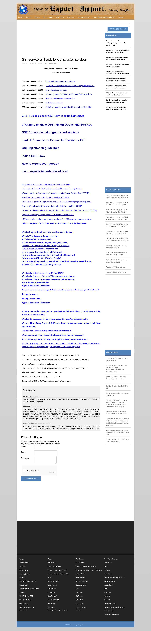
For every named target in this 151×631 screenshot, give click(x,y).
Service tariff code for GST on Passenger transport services (116, 108)
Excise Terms (108, 585)
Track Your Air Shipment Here (115, 267)
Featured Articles (112, 352)
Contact (121, 17)
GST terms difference (26, 607)
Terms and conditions (111, 614)
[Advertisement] (61, 38)
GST (77, 589)
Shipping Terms (109, 581)
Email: (23, 452)
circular (78, 611)
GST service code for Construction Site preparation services (117, 51)
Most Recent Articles (113, 190)
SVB (105, 589)
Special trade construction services (60, 98)
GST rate (107, 600)
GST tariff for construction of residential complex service (115, 80)
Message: (25, 458)
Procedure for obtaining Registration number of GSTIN (45, 197)
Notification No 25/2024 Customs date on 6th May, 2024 (116, 246)
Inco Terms (51, 563)
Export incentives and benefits (86, 566)
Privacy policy (108, 611)
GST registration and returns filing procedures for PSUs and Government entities (56, 219)
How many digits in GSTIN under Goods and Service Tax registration (52, 189)
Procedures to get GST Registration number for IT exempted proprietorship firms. (57, 202)
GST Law (79, 592)
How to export (80, 577)
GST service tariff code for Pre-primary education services (116, 87)
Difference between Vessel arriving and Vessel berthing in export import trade (117, 432)
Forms (50, 577)
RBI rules (70, 17)
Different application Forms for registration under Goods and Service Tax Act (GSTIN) (59, 210)
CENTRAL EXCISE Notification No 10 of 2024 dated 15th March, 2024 (117, 239)
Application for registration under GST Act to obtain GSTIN (48, 214)
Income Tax (23, 577)
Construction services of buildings (60, 81)
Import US (22, 566)
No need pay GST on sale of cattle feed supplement (117, 359)
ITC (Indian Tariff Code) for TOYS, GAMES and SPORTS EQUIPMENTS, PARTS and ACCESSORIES (116, 368)
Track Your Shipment (111, 559)
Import (28, 17)
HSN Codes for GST (26, 596)
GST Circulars (24, 603)
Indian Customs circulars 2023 (114, 607)
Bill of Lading (48, 17)
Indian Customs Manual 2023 (104, 17)
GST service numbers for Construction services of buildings (117, 73)
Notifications (52, 589)
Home (20, 17)
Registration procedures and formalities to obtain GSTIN (46, 184)
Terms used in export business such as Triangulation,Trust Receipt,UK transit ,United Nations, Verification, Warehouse (117, 422)
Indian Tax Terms (110, 603)
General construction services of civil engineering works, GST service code (117, 43)
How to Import (81, 574)
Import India (108, 563)
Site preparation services (56, 90)
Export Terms (52, 585)
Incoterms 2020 (83, 17)
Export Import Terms (54, 566)
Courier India (23, 611)
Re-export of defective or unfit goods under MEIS (117, 394)
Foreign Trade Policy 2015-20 (57, 570)
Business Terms (53, 581)
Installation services (54, 103)
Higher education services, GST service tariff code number (116, 94)
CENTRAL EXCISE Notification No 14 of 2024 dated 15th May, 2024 (117, 211)
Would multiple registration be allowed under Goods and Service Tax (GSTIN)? (56, 193)
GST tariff (79, 600)
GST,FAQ (107, 592)
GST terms (79, 603)
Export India (80, 563)
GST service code (50, 63)
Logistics (107, 596)
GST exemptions (53, 600)
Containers (108, 574)
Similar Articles (111, 35)
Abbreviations (23, 563)
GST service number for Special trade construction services (117, 58)
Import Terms (23, 585)
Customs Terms (81, 585)
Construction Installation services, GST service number (117, 65)
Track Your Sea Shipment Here (116, 272)
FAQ (105, 566)
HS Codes (51, 592)
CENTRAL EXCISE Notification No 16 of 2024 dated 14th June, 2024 (117, 197)
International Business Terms (29, 589)
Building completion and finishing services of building (69, 107)
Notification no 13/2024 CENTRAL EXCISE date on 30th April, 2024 (117, 218)
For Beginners (80, 559)
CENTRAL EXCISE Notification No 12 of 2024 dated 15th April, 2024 (117, 225)
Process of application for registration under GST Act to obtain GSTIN (52, 206)
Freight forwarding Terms (27, 581)
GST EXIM (51, 603)
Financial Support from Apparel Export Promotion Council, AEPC (116, 412)
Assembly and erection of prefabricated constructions (69, 94)
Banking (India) (24, 574)
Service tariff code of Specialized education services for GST (117, 101)
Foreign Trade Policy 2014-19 (114, 577)
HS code (107, 570)
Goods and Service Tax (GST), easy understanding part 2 (117, 440)
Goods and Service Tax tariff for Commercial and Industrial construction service (116, 379)
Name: (23, 446)
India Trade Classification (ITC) (58, 574)
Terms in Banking (82, 581)
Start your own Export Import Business (89, 570)
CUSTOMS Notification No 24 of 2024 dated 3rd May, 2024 (116, 254)
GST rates (60, 17)
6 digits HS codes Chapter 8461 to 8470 (117, 387)
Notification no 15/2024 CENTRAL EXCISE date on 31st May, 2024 (117, 204)
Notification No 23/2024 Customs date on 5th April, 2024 (116, 261)
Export (37, 17)
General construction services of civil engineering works (70, 85)
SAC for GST (52, 596)
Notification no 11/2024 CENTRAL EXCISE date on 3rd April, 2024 (117, 232)
